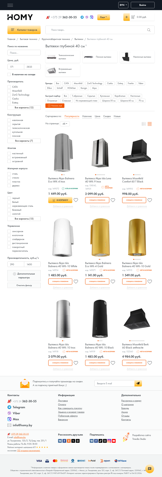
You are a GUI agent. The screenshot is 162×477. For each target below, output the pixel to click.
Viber (16, 413)
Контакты (126, 419)
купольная (17, 132)
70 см (141, 100)
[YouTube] (114, 441)
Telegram (19, 407)
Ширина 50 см (108, 100)
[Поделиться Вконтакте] (60, 441)
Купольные (105, 95)
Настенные (135, 95)
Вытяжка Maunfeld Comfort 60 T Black (132, 179)
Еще (102, 17)
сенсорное (17, 231)
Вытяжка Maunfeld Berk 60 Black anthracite (135, 345)
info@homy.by (22, 425)
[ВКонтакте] (91, 441)
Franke (131, 83)
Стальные (66, 100)
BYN (122, 5)
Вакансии (63, 419)
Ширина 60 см (127, 100)
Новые (117, 116)
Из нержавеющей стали (86, 100)
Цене (97, 116)
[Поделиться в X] (73, 441)
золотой (16, 213)
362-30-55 (64, 17)
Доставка (63, 400)
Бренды (125, 408)
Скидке (107, 116)
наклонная (17, 120)
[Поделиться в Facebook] (64, 441)
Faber (141, 83)
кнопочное (17, 235)
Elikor (49, 88)
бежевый (16, 209)
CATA (15, 86)
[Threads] (105, 441)
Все (57, 83)
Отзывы (125, 415)
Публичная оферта (68, 415)
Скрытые (91, 95)
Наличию (87, 116)
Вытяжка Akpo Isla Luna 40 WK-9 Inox (98, 179)
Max (16, 419)
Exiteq (15, 102)
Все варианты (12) (24, 107)
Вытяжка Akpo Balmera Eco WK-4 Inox (61, 179)
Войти (142, 5)
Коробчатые (120, 95)
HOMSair (71, 88)
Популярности (72, 116)
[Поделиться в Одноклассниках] (69, 441)
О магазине (127, 404)
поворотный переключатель (20, 248)
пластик (16, 181)
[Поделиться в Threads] (78, 441)
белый (15, 202)
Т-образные (77, 95)
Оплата (62, 404)
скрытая (16, 124)
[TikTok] (100, 441)
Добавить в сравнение (63, 206)
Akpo (94, 88)
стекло (15, 177)
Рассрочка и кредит (131, 400)
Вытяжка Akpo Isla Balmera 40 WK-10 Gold (136, 264)
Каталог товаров (27, 30)
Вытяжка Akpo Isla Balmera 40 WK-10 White (62, 264)
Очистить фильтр (24, 285)
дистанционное (20, 243)
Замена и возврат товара (71, 412)
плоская (16, 136)
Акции (124, 412)
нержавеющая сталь (22, 206)
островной (17, 161)
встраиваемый (19, 157)
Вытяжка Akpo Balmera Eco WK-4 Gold (98, 264)
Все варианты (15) (24, 218)
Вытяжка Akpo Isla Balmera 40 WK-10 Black (99, 345)
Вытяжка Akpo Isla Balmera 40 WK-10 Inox (61, 345)
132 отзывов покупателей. (28, 450)
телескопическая (21, 128)
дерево (15, 185)
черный (16, 198)
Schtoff (59, 88)
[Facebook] (96, 441)
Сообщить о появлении (97, 200)
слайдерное (18, 239)
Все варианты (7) (24, 140)
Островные (52, 100)
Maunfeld (17, 90)
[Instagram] (109, 441)
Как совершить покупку (70, 408)
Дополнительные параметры (26, 275)
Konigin (84, 88)
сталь (15, 173)
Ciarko (15, 98)
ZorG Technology (20, 94)
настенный (17, 153)
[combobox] (65, 123)
